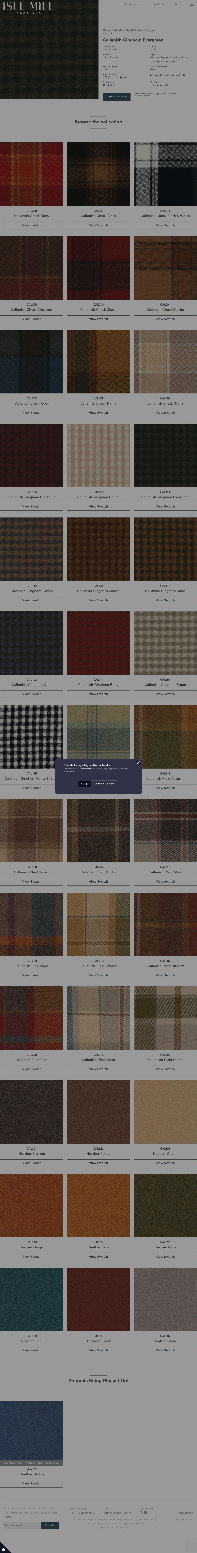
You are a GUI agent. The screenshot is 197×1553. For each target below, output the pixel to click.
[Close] (137, 763)
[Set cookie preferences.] (6, 1547)
